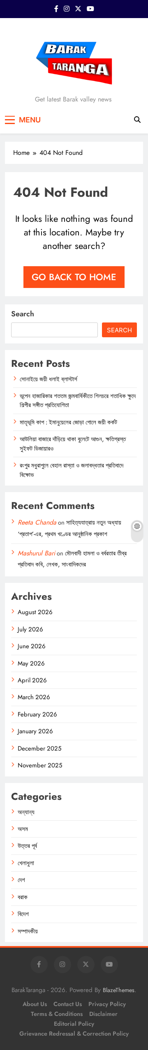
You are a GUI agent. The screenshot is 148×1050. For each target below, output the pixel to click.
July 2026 (30, 629)
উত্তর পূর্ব (27, 845)
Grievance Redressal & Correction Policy (74, 1033)
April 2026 (32, 680)
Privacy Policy (107, 1004)
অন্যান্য (26, 812)
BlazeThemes (118, 990)
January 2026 (35, 731)
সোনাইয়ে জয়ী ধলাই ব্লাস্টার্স (48, 379)
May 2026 (31, 663)
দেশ (21, 879)
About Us (35, 1004)
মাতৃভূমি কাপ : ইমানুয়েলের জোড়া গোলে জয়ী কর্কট (68, 422)
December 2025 (39, 748)
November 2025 (40, 765)
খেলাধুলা (26, 863)
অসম (23, 829)
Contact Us (67, 1004)
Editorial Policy (74, 1024)
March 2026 (34, 697)
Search (22, 314)
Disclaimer (103, 1014)
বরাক (23, 897)
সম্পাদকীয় (28, 931)
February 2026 (37, 714)
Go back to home (74, 276)
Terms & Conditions (57, 1014)
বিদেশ (23, 914)
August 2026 (35, 612)
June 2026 (32, 646)
